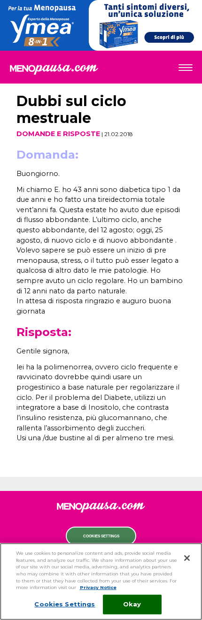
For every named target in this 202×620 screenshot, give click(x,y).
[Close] (187, 558)
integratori (101, 181)
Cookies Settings (101, 536)
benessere (101, 161)
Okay (132, 604)
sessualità (101, 122)
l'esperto (101, 200)
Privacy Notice (98, 587)
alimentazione (101, 142)
